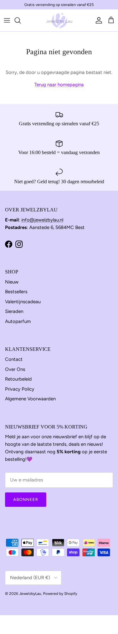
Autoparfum (18, 321)
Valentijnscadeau (23, 301)
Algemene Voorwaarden (30, 399)
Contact (14, 359)
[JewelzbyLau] (59, 20)
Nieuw (12, 282)
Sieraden (14, 311)
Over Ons (15, 369)
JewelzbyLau (30, 593)
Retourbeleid (18, 379)
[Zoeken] (21, 20)
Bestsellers (16, 291)
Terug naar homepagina (59, 84)
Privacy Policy (19, 389)
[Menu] (7, 20)
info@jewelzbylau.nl (42, 220)
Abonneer (25, 499)
